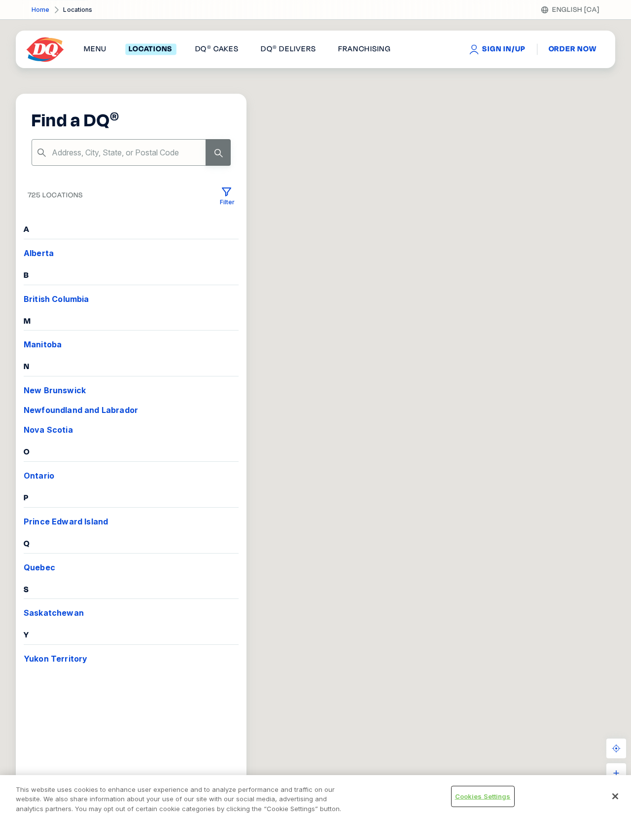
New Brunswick (55, 390)
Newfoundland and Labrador (81, 410)
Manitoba (43, 344)
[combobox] (131, 152)
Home (40, 9)
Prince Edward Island (66, 521)
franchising (364, 49)
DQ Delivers (288, 49)
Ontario (39, 476)
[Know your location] (616, 748)
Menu (95, 49)
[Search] (218, 152)
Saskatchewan (54, 613)
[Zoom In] (616, 773)
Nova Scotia (48, 430)
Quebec (39, 567)
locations (151, 49)
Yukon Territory (55, 659)
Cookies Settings (483, 796)
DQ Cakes (217, 49)
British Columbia (56, 299)
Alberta (39, 253)
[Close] (615, 796)
